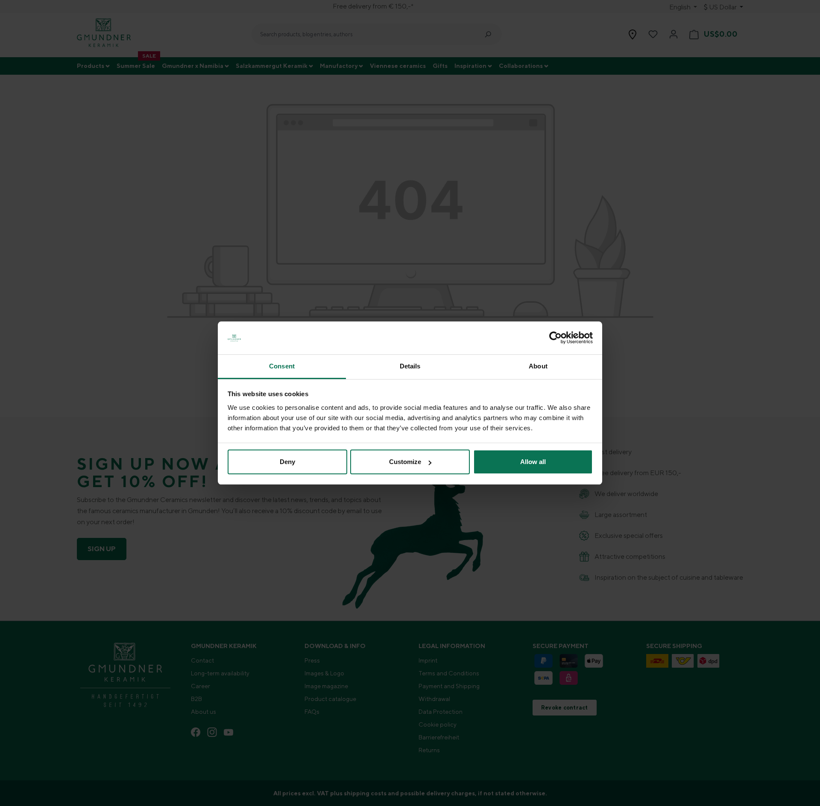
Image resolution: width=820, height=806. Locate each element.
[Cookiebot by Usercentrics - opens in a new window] (555, 338)
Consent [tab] (282, 366)
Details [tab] (410, 366)
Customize (405, 461)
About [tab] (538, 366)
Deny (287, 461)
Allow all (533, 461)
